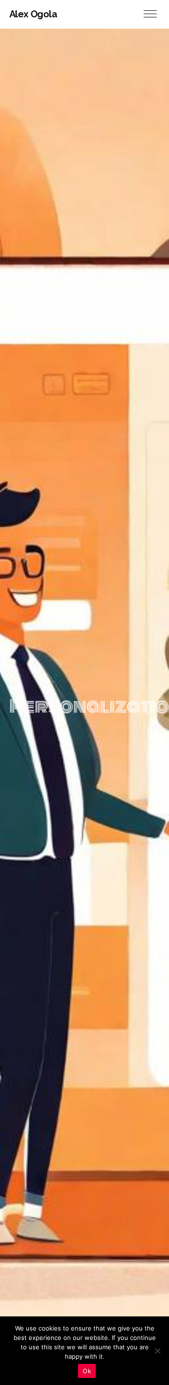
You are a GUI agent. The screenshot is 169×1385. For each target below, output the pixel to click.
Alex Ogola (33, 14)
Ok (87, 1371)
